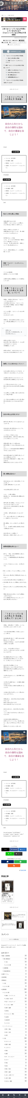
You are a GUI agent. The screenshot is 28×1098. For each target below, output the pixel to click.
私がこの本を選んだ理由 (13, 58)
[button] (18, 854)
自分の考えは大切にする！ (14, 72)
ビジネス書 (5, 42)
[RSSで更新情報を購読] (14, 865)
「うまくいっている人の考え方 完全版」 (14, 55)
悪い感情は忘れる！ (12, 74)
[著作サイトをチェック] (7, 861)
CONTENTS (13, 51)
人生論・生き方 (8, 40)
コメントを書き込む (14, 939)
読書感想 (22, 40)
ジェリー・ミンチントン (14, 44)
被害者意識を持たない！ (13, 77)
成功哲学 (16, 40)
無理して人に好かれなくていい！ (15, 70)
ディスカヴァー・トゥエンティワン (18, 42)
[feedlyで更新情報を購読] (20, 861)
